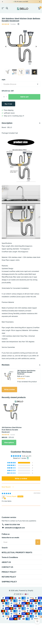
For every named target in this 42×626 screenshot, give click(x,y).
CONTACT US (7, 567)
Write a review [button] (21, 478)
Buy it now (8, 104)
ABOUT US (6, 562)
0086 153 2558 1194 (12, 524)
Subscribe (37, 542)
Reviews (5, 365)
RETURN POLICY (9, 577)
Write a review (9, 389)
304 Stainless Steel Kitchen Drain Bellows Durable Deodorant (12, 429)
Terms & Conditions (10, 557)
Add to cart (24, 97)
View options (9, 442)
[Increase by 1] (7, 95)
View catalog (3, 8)
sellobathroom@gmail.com (15, 528)
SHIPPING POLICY (9, 582)
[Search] (7, 8)
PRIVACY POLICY (9, 572)
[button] (2, 1)
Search (5, 548)
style (3, 79)
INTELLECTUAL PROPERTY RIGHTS (17, 552)
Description (7, 123)
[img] (6, 493)
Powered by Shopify (26, 590)
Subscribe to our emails (10, 537)
